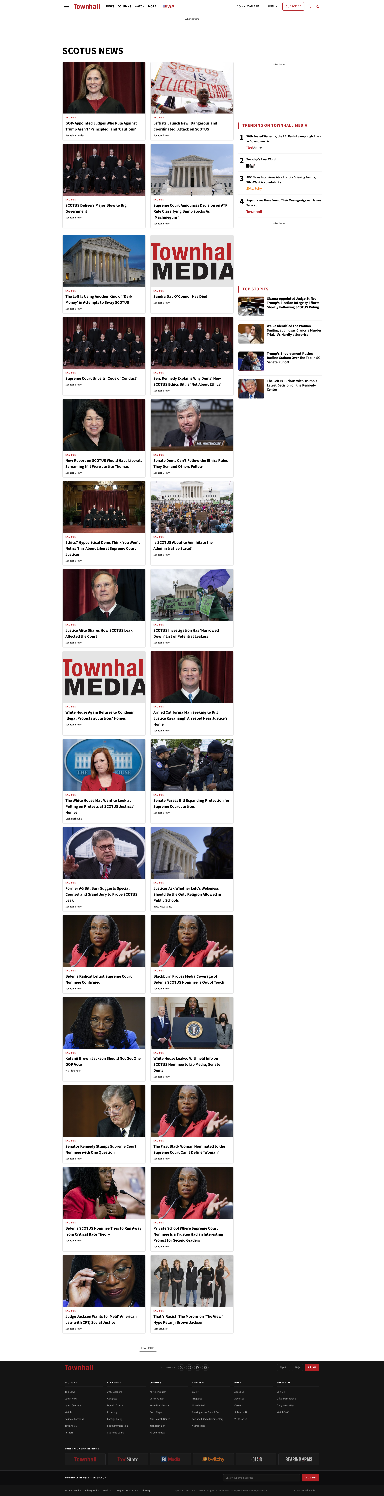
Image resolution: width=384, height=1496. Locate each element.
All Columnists (157, 1432)
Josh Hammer (157, 1426)
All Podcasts (198, 1426)
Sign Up (310, 1477)
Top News (70, 1392)
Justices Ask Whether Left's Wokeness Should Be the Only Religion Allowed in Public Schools (187, 894)
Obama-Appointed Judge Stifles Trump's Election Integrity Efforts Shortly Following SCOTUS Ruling (293, 303)
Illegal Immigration (117, 1426)
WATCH (140, 6)
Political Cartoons (74, 1419)
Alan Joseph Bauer (160, 1419)
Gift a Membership (286, 1398)
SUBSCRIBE (293, 6)
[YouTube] (205, 1367)
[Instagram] (189, 1367)
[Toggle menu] (66, 6)
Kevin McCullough (159, 1405)
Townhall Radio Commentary (207, 1419)
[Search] (309, 6)
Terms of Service (73, 1490)
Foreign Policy (114, 1419)
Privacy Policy (92, 1490)
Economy (112, 1412)
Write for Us (240, 1419)
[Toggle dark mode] (318, 6)
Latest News (71, 1398)
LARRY (195, 1392)
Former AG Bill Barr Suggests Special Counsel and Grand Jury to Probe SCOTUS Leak (101, 894)
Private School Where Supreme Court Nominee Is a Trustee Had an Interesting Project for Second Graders (188, 1234)
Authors (69, 1432)
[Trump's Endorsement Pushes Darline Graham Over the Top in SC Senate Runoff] (251, 361)
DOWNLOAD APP (248, 6)
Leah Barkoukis (73, 819)
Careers (238, 1405)
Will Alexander (73, 1071)
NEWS (110, 6)
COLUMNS (124, 6)
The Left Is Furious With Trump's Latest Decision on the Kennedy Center (292, 385)
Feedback (108, 1490)
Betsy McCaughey (162, 906)
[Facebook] (197, 1367)
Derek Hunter (160, 1329)
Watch (68, 1412)
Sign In (283, 1367)
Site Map (146, 1490)
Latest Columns (73, 1405)
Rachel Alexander (74, 135)
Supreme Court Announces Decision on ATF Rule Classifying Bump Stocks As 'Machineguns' (190, 211)
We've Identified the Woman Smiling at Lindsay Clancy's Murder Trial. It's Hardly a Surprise (294, 330)
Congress (112, 1398)
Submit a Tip (241, 1412)
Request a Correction (127, 1490)
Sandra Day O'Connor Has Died (180, 296)
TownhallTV (71, 1426)
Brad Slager (156, 1412)
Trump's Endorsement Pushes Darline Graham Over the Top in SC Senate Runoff (293, 358)
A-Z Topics (114, 1382)
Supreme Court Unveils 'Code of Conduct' (101, 378)
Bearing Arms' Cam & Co (205, 1412)
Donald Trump (115, 1405)
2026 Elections (114, 1392)
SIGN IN (272, 6)
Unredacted (198, 1405)
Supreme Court (115, 1432)
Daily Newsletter (285, 1405)
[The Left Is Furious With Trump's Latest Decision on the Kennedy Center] (251, 388)
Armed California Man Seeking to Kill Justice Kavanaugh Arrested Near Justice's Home (190, 718)
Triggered (197, 1398)
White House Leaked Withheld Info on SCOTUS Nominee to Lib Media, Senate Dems (186, 1064)
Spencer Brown (161, 135)
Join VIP (312, 1367)
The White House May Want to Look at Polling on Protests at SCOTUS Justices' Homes (99, 806)
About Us (239, 1392)
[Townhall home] (79, 1367)
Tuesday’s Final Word (261, 159)
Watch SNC (283, 1412)
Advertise (239, 1398)
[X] (181, 1367)
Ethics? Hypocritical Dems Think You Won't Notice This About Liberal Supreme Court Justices (102, 548)
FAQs (297, 1367)
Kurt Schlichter (158, 1392)
